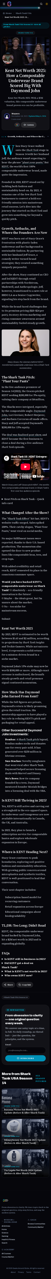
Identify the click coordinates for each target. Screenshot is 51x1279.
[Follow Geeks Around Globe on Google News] (17, 125)
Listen (30, 124)
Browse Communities (36, 1224)
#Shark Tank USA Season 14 (16, 997)
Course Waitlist (8, 1257)
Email (8, 1044)
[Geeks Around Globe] (6, 1200)
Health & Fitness (8, 1240)
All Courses (6, 1254)
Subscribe (27, 1058)
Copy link (26, 984)
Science (5, 1233)
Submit (6, 619)
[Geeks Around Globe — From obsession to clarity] (9, 3)
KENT (5, 166)
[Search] (41, 4)
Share (10, 984)
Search (4, 1243)
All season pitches (41, 1078)
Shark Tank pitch (29, 739)
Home (4, 1229)
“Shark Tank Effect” (18, 518)
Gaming (5, 1236)
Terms (28, 1272)
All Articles (6, 1226)
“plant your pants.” (32, 162)
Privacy (21, 1272)
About (13, 1272)
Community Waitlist (36, 1227)
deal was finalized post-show (24, 434)
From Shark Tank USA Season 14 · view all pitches (22, 25)
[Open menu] (4, 4)
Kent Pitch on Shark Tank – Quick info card (23, 501)
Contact (37, 1272)
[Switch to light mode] (46, 3)
